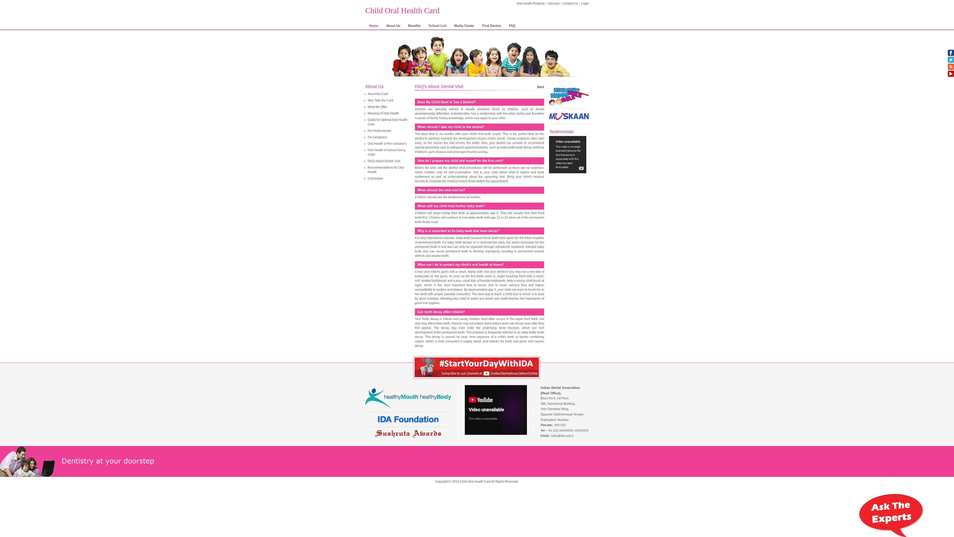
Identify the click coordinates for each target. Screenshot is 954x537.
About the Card (378, 94)
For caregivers (377, 137)
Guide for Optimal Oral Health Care (387, 122)
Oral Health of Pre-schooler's (387, 143)
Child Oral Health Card (402, 10)
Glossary (554, 3)
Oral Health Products (531, 3)
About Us (393, 26)
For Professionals (379, 131)
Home (373, 26)
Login (585, 3)
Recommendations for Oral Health (386, 170)
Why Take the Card (380, 100)
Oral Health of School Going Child (386, 152)
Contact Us (570, 3)
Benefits (414, 26)
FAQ (512, 26)
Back (540, 87)
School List (437, 26)
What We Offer (377, 107)
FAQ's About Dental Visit (384, 161)
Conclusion (375, 178)
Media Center (464, 26)
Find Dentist (491, 26)
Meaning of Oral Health (383, 113)
